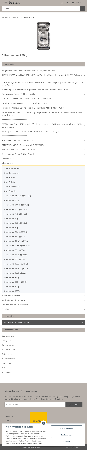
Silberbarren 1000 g (12, 291)
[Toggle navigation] (6, 1)
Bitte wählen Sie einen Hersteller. (16, 322)
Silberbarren (7, 163)
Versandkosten (8, 349)
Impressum (7, 372)
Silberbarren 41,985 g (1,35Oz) (16, 241)
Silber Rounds (10, 191)
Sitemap (8, 420)
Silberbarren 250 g (11, 277)
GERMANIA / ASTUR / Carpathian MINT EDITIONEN (23, 145)
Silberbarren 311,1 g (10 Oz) (15, 282)
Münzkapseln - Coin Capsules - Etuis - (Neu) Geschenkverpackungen (30, 131)
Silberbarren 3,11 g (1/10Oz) (15, 209)
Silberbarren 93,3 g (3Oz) (14, 259)
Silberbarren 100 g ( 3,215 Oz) (16, 264)
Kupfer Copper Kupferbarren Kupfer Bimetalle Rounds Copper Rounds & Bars (35, 89)
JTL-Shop (75, 447)
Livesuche (9, 416)
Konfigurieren (66, 435)
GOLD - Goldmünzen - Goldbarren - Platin (19, 94)
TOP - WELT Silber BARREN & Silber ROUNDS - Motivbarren (26, 99)
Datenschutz (7, 354)
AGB (3, 367)
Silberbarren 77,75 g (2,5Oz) (15, 254)
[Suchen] (82, 8)
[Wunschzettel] (67, 2)
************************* (14, 119)
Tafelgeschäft (7, 340)
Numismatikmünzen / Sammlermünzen (18, 149)
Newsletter (6, 363)
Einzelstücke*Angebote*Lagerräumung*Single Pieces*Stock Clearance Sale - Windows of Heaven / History (42, 113)
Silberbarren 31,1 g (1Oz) (14, 236)
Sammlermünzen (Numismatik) (15, 304)
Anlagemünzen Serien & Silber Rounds (18, 154)
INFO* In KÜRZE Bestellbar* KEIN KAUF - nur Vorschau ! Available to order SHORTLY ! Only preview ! (43, 76)
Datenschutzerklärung (48, 396)
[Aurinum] (14, 2)
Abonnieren (74, 405)
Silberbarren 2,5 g (11, 200)
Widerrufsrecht (8, 358)
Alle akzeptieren (66, 428)
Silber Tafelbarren (11, 173)
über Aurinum (8, 336)
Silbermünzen (8, 158)
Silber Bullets (9, 182)
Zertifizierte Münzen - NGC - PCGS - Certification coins (24, 103)
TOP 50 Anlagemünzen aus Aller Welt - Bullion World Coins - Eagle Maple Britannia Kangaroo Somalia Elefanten (42, 83)
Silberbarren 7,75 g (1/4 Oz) (15, 214)
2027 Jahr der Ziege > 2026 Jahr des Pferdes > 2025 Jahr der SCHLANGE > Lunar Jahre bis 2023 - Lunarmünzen (42, 125)
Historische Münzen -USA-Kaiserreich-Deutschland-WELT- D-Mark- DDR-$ (33, 108)
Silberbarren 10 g (11, 218)
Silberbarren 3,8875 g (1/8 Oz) (16, 205)
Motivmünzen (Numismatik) (13, 300)
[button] (62, 2)
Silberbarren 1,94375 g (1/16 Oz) (17, 195)
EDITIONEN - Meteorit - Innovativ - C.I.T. (18, 140)
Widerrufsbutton (38, 421)
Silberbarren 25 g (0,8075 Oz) (16, 232)
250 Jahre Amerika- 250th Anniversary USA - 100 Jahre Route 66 (28, 70)
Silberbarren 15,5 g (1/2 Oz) (15, 223)
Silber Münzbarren (11, 168)
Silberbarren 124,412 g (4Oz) (16, 268)
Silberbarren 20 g (11, 227)
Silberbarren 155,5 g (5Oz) (15, 273)
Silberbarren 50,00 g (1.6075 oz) (17, 245)
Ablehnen (66, 441)
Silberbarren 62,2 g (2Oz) (14, 250)
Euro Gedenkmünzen (11, 295)
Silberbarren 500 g (11, 286)
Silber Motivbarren (12, 186)
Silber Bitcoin (9, 177)
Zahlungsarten (8, 345)
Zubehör (5, 309)
